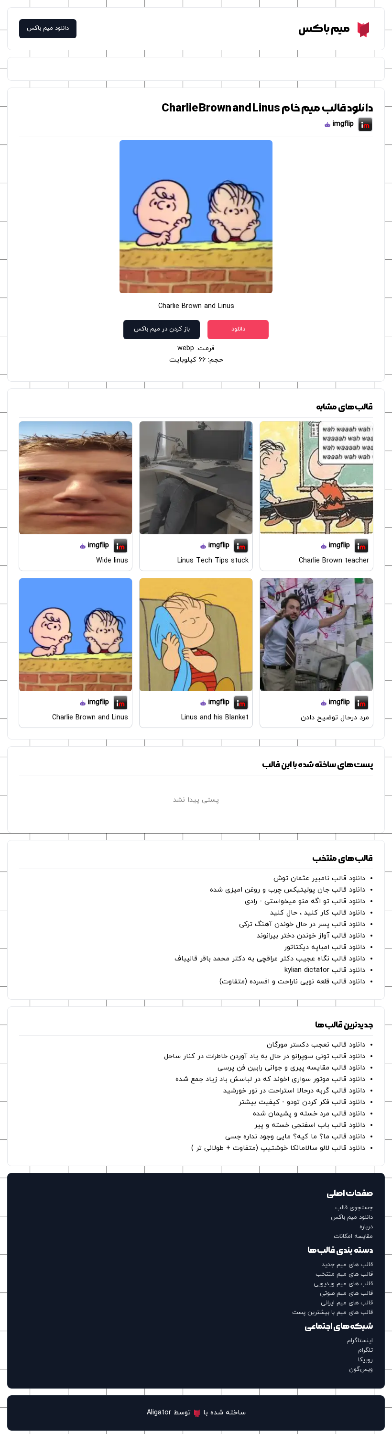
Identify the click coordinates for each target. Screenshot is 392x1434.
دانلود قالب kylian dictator (324, 970)
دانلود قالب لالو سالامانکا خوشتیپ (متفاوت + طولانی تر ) (278, 1148)
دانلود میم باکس (48, 28)
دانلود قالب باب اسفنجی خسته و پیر (309, 1125)
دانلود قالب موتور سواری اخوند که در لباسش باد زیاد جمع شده (270, 1079)
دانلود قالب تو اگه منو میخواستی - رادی (305, 901)
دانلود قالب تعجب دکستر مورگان (316, 1045)
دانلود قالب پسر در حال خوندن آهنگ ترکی (302, 924)
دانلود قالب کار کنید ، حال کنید (317, 913)
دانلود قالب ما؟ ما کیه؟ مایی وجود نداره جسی (295, 1137)
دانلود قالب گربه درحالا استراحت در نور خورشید (294, 1091)
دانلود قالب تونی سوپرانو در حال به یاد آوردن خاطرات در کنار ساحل (264, 1056)
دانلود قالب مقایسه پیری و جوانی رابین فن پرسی (291, 1068)
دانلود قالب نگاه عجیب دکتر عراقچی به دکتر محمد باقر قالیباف (269, 959)
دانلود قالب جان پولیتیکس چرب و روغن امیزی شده (287, 890)
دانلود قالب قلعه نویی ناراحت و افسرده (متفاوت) (292, 982)
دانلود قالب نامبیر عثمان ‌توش (319, 878)
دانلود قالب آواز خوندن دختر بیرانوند (311, 936)
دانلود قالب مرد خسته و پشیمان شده (309, 1114)
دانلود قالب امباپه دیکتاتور (324, 947)
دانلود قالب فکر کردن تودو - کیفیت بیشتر (302, 1102)
